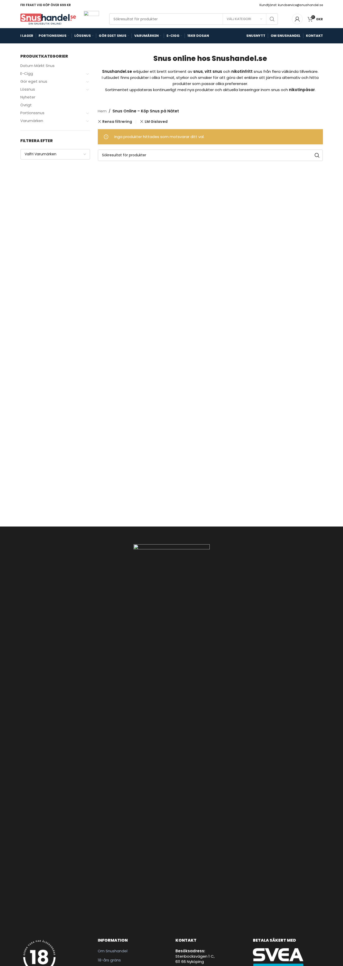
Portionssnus (32, 112)
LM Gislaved (156, 121)
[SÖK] (272, 19)
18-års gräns (109, 960)
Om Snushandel (112, 951)
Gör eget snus (33, 81)
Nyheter (27, 97)
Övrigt (26, 105)
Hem (102, 111)
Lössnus (27, 89)
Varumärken (31, 120)
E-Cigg (26, 73)
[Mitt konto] (297, 19)
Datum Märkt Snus (37, 65)
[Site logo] (48, 18)
